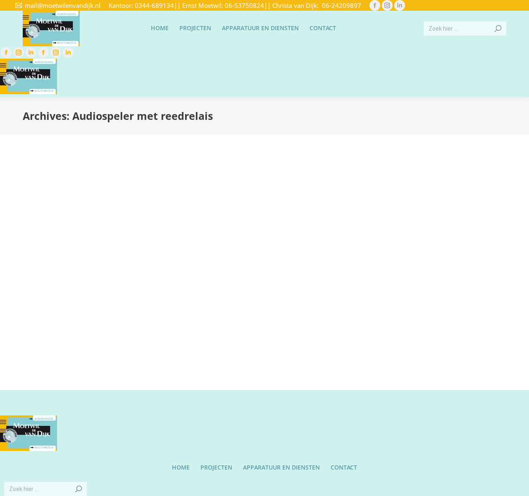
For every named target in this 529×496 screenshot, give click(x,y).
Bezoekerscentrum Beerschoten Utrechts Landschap (93, 277)
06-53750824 (244, 5)
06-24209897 (341, 5)
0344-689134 (154, 5)
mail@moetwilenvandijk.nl (62, 5)
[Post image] (100, 207)
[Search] (498, 28)
